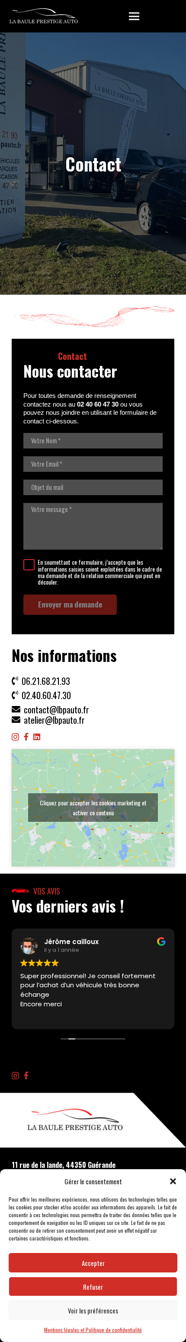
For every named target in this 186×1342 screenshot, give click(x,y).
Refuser (93, 1286)
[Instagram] (15, 737)
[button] (173, 1181)
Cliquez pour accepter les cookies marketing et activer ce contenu (93, 807)
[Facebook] (26, 737)
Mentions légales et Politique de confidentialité (93, 1329)
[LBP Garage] (44, 16)
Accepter (93, 1263)
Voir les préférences (93, 1310)
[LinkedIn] (36, 737)
